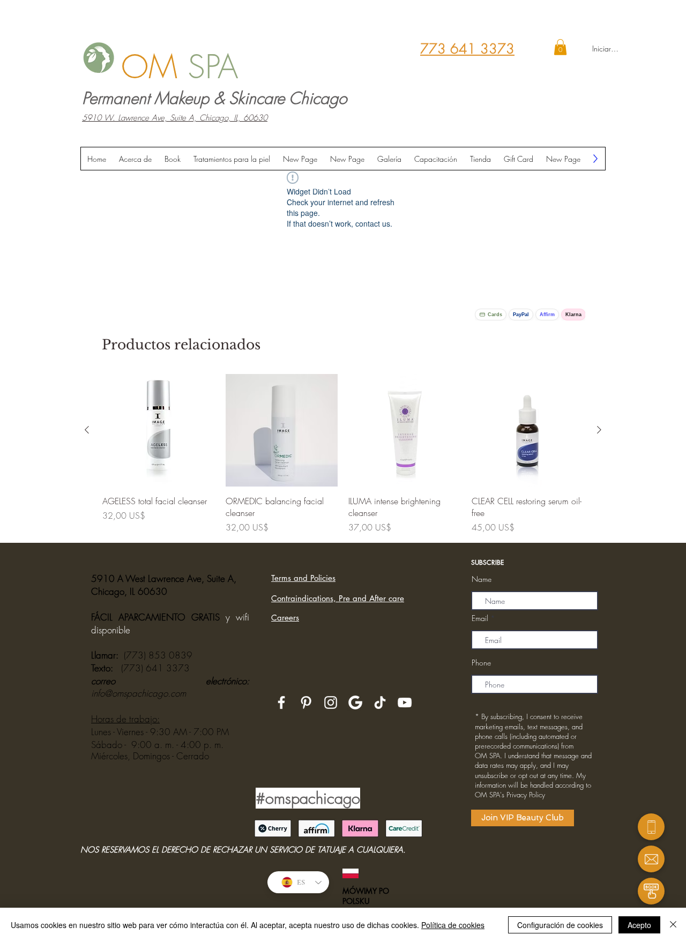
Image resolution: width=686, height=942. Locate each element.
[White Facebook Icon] (281, 702)
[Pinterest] (306, 702)
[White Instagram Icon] (330, 702)
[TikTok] (380, 702)
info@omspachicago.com (138, 693)
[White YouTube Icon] (404, 702)
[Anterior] (86, 429)
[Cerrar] (673, 924)
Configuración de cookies (560, 924)
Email (480, 618)
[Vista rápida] (158, 430)
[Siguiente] (599, 429)
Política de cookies (452, 924)
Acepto (639, 924)
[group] (343, 453)
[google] (355, 702)
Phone (481, 663)
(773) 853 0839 (158, 655)
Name (481, 579)
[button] (560, 47)
